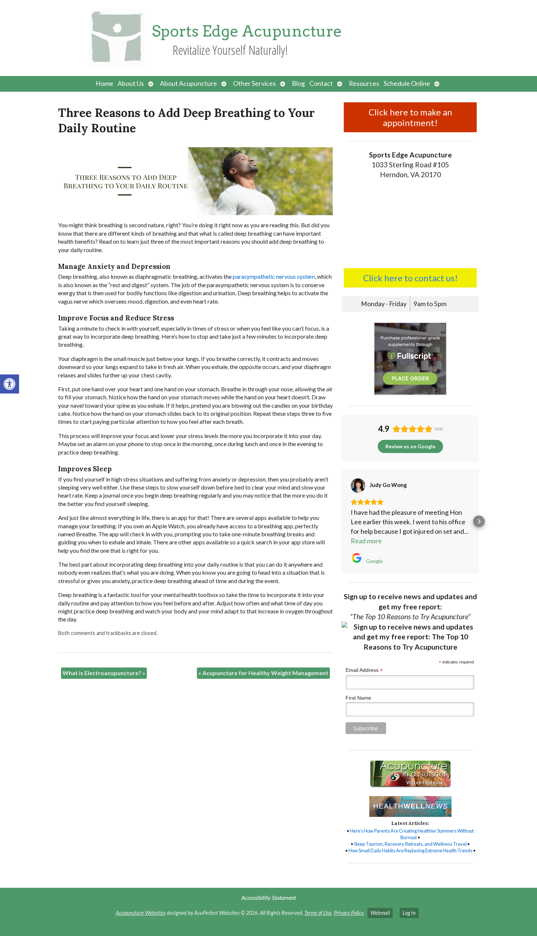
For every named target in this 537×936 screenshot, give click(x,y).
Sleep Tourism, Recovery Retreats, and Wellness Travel (410, 844)
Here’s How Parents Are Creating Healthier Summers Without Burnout (412, 834)
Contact (321, 83)
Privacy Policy (348, 913)
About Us (131, 83)
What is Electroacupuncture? (103, 672)
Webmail (380, 913)
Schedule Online (407, 83)
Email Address (364, 670)
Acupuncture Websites (140, 913)
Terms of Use (318, 913)
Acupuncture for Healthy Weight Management (263, 672)
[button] (9, 383)
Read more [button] (366, 541)
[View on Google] (358, 485)
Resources (364, 83)
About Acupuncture (188, 83)
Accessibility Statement (268, 897)
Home (104, 83)
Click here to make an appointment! (410, 117)
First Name (358, 698)
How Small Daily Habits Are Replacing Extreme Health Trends (410, 850)
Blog (298, 83)
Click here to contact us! (410, 278)
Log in (409, 913)
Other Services (254, 83)
